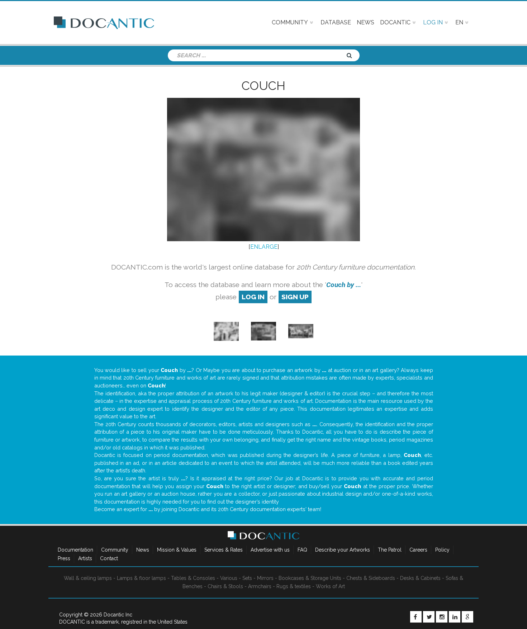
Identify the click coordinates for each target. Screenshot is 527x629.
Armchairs (259, 586)
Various (228, 578)
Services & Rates (223, 550)
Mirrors (265, 578)
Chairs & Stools (225, 586)
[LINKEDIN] (454, 617)
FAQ (302, 550)
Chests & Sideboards (370, 578)
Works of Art (330, 586)
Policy (442, 550)
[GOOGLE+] (467, 617)
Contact (109, 558)
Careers (418, 550)
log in (253, 297)
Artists (85, 558)
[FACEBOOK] (416, 617)
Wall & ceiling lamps (88, 578)
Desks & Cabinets (420, 578)
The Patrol (390, 550)
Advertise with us (270, 550)
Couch (263, 85)
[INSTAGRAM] (441, 617)
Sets (247, 578)
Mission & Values (176, 550)
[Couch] (226, 330)
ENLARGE (263, 246)
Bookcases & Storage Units (310, 578)
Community (114, 550)
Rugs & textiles (293, 586)
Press (64, 558)
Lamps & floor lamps (141, 578)
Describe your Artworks (342, 550)
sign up (295, 297)
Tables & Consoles (193, 578)
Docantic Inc (118, 615)
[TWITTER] (429, 617)
